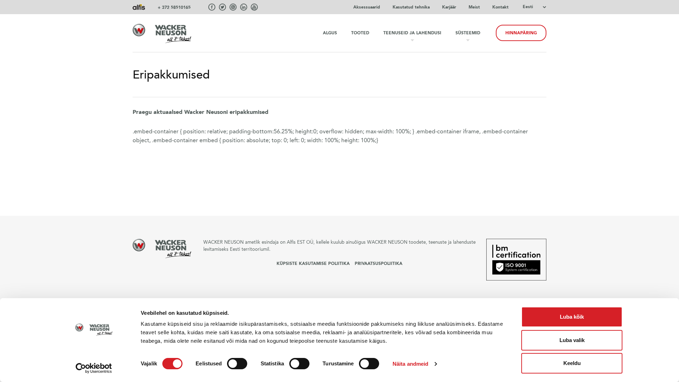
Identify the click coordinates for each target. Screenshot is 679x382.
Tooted (360, 33)
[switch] (237, 363)
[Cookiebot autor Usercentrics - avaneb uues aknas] (94, 368)
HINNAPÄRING (521, 33)
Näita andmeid (410, 364)
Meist (474, 7)
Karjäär (449, 7)
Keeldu (572, 363)
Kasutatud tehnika (411, 7)
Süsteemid (467, 33)
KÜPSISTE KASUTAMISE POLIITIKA (313, 263)
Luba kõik (572, 317)
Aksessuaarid (366, 7)
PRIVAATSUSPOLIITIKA (378, 263)
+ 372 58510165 (174, 7)
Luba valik (572, 340)
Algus (330, 33)
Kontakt (500, 7)
